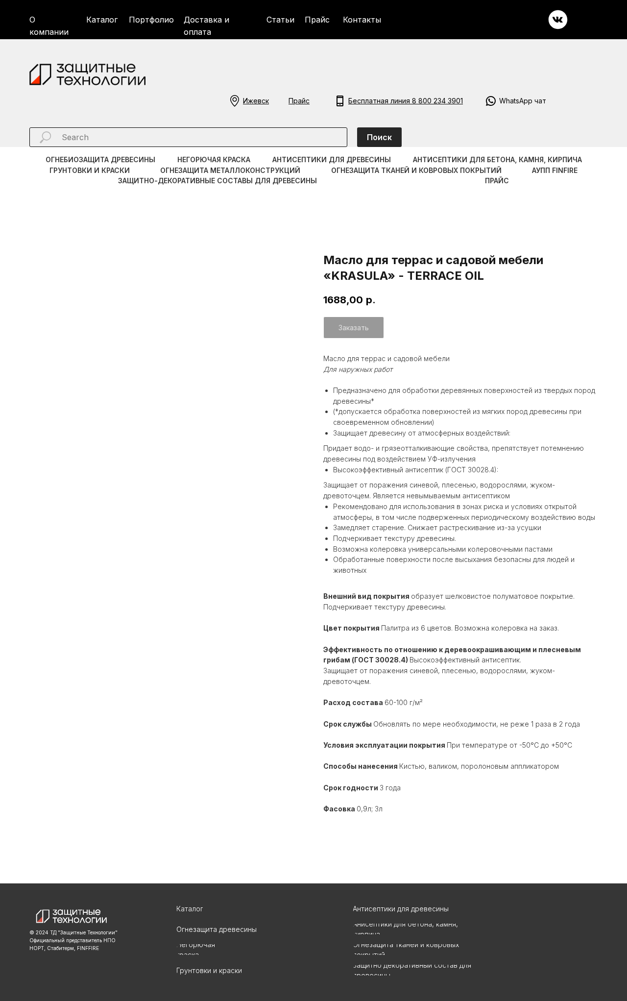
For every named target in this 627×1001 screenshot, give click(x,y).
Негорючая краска (213, 159)
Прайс (317, 19)
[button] (235, 101)
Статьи (280, 19)
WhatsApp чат (522, 101)
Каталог (102, 19)
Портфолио (151, 19)
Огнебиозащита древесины (100, 159)
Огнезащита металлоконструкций (230, 170)
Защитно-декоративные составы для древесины (217, 180)
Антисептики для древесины (331, 159)
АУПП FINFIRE (555, 170)
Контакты (362, 19)
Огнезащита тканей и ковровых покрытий (416, 170)
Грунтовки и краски (89, 170)
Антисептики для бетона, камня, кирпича (497, 159)
